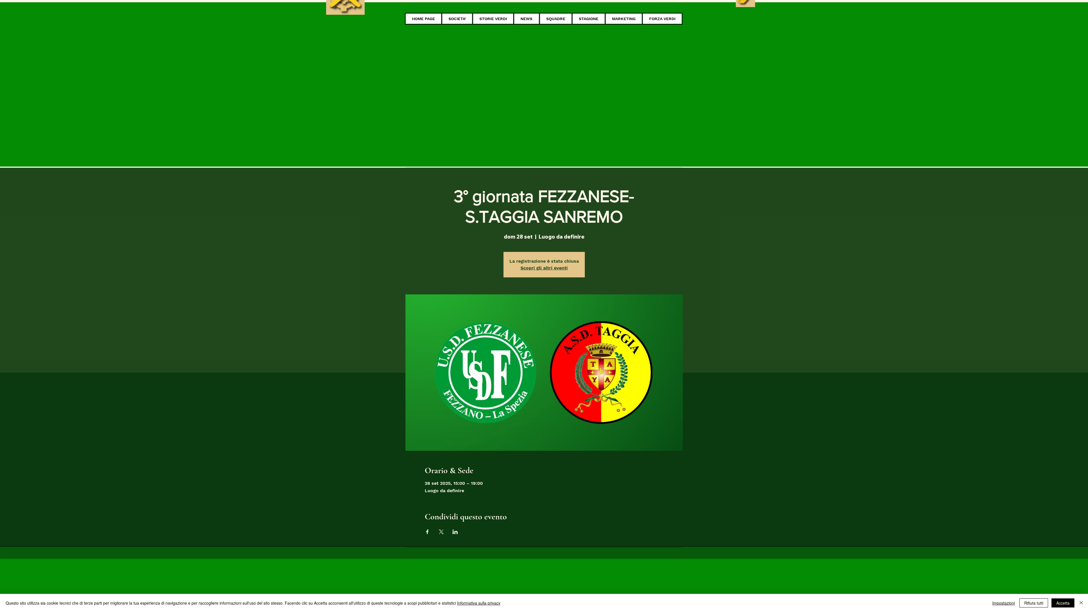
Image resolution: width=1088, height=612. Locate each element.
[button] (457, 18)
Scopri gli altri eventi (544, 268)
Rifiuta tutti (1033, 603)
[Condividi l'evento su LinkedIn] (455, 532)
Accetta (1063, 603)
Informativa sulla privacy (478, 603)
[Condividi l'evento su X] (441, 532)
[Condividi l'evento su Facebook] (427, 532)
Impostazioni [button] (1003, 603)
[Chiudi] (1081, 602)
